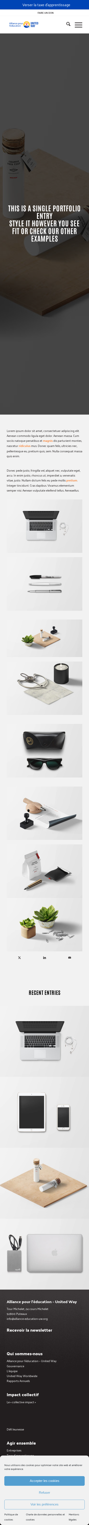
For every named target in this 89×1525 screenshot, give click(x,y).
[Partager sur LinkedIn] (44, 957)
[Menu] (76, 24)
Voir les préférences (44, 1504)
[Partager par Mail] (69, 957)
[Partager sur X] (19, 957)
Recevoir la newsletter (29, 1330)
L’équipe (12, 1370)
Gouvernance (15, 1366)
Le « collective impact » (21, 1402)
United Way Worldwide (22, 1375)
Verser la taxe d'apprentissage (46, 4)
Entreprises (14, 1450)
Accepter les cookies (44, 1481)
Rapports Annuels (18, 1380)
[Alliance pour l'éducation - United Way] (37, 24)
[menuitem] (45, 13)
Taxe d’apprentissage (20, 1455)
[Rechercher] (66, 24)
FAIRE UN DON (46, 12)
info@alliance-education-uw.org (27, 1318)
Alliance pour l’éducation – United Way (32, 1360)
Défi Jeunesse (15, 1429)
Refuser (44, 1492)
